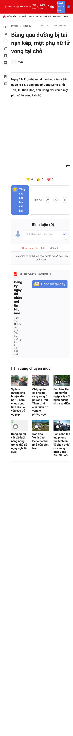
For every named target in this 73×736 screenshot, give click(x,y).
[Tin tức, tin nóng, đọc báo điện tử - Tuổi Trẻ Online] (3, 6)
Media (14, 25)
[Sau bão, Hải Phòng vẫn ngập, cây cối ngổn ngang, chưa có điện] (62, 380)
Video (31, 16)
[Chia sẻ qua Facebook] (47, 200)
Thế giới (47, 16)
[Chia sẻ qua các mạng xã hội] (64, 200)
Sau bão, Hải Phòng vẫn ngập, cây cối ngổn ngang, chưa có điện (62, 396)
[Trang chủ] (4, 17)
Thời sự (38, 16)
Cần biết (34, 7)
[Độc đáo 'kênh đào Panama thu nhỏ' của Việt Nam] (40, 425)
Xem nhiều (22, 16)
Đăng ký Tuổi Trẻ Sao (60, 6)
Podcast (11, 7)
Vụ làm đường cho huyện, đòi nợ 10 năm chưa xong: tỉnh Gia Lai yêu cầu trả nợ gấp (18, 402)
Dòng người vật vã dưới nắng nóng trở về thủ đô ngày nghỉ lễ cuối (19, 442)
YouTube (24, 7)
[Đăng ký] (50, 284)
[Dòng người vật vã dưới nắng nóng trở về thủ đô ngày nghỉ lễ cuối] (19, 425)
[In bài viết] (5, 83)
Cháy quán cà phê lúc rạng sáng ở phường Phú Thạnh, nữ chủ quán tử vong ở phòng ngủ (40, 402)
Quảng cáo (42, 7)
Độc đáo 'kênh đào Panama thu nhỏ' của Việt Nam (40, 441)
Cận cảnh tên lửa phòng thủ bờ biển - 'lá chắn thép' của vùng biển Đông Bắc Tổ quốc (62, 444)
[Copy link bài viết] (56, 200)
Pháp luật (58, 16)
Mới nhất (11, 16)
